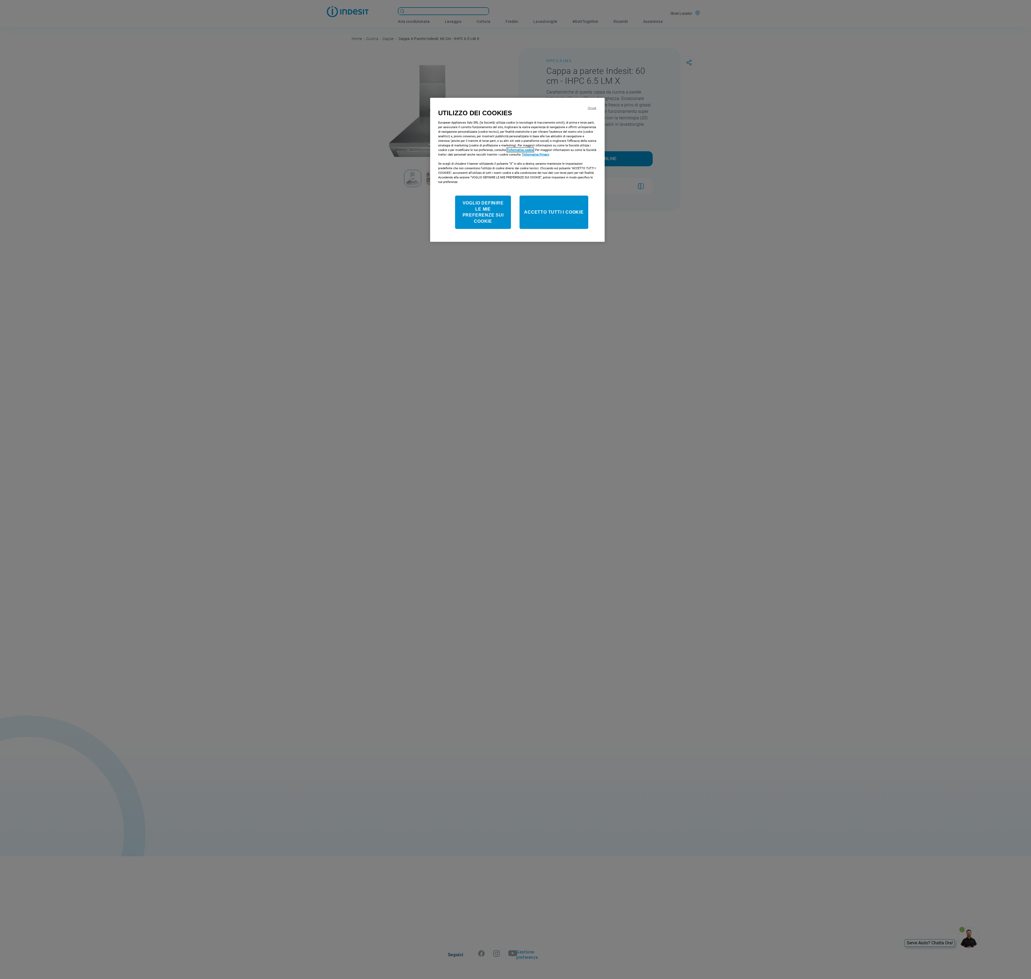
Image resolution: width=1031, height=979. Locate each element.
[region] (517, 170)
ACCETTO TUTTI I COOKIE (554, 212)
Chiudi (592, 108)
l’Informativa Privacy (535, 154)
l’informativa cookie (520, 150)
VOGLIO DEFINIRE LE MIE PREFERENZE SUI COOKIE (483, 212)
